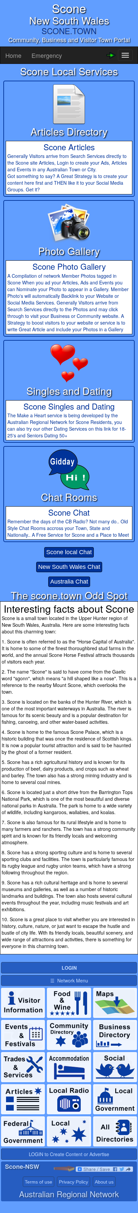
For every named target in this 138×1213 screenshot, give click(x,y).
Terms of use (38, 1182)
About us (104, 1182)
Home (13, 55)
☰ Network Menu (69, 980)
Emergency (46, 55)
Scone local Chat (69, 552)
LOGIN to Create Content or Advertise (69, 1154)
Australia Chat (69, 581)
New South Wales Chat (69, 567)
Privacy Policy (73, 1182)
